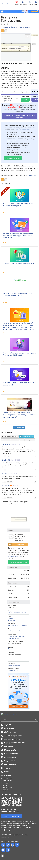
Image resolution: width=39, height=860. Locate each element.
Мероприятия (10, 757)
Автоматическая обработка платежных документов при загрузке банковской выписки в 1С (18, 235)
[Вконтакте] (8, 845)
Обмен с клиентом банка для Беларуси (18, 263)
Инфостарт (33, 175)
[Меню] (3, 3)
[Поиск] (7, 3)
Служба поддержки (12, 794)
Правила (4, 783)
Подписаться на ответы (10, 436)
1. (2, 444)
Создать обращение (11, 816)
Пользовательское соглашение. (13, 828)
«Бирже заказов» (23, 130)
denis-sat (8, 444)
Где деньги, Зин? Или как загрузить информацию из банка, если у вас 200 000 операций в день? (19, 415)
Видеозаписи (9, 761)
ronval (7, 486)
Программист (13, 618)
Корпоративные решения (14, 743)
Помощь (4, 785)
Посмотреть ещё (19, 427)
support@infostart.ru (10, 811)
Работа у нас (6, 788)
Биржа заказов (10, 764)
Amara (7, 474)
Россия (10, 649)
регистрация (6, 504)
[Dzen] (17, 845)
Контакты (5, 790)
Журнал (7, 725)
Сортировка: (12, 440)
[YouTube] (3, 850)
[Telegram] (3, 845)
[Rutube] (8, 850)
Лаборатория (10, 732)
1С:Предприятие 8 (14, 631)
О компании (6, 776)
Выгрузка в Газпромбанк (11, 19)
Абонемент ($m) (13, 670)
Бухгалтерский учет (14, 665)
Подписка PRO (7, 781)
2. (2, 460)
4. (2, 486)
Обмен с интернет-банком (17, 613)
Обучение (8, 746)
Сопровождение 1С (12, 739)
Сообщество (6, 778)
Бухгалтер (11, 620)
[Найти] (36, 720)
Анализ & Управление (13, 736)
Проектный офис (11, 754)
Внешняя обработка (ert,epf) (17, 625)
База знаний (9, 728)
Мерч (6, 772)
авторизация (16, 504)
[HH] (12, 845)
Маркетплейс (10, 750)
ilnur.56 (7, 460)
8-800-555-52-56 (8, 809)
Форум (7, 768)
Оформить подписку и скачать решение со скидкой (19, 116)
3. (2, 474)
